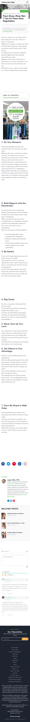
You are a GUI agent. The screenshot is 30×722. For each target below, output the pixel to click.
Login (26, 551)
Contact (15, 673)
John (6, 579)
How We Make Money (15, 679)
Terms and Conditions (15, 677)
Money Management (15, 651)
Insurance (15, 660)
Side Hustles (24, 11)
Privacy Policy (15, 675)
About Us (15, 668)
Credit (15, 662)
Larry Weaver (8, 597)
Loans (15, 658)
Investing (15, 656)
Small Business (15, 666)
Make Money (15, 647)
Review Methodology (15, 681)
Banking (15, 654)
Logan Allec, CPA (13, 480)
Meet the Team (15, 671)
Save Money (15, 649)
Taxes (15, 664)
